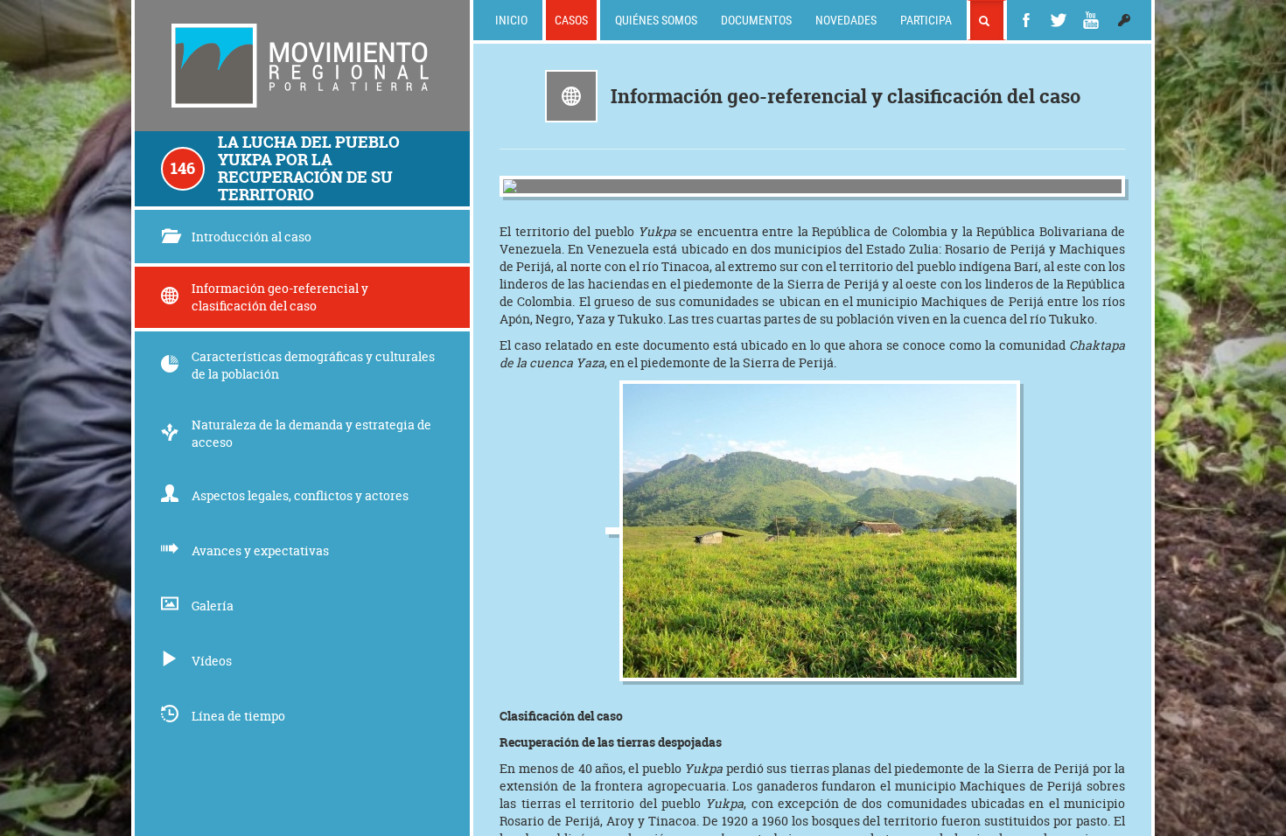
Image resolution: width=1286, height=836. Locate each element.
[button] (1124, 20)
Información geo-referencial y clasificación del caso (280, 297)
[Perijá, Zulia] (812, 186)
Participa (926, 19)
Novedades (846, 19)
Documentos (756, 19)
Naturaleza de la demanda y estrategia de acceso (311, 433)
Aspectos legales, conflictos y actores (300, 495)
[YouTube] (1091, 20)
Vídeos (212, 660)
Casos (571, 19)
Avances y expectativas (260, 550)
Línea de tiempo (238, 715)
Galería (213, 605)
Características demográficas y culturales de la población (313, 365)
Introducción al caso (251, 236)
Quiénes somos (656, 19)
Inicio (511, 19)
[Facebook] (1026, 20)
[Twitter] (1058, 20)
